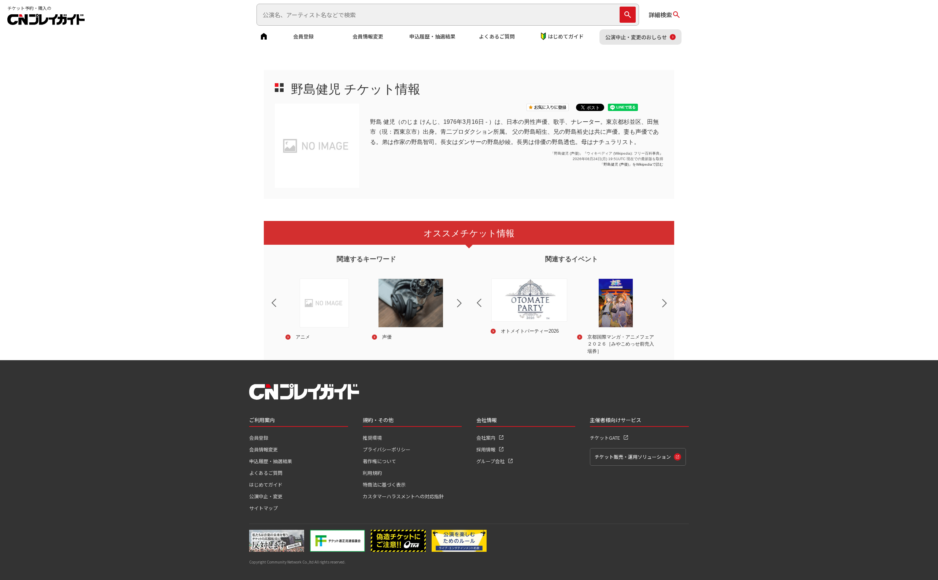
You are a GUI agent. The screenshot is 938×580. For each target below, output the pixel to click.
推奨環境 (372, 437)
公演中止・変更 (265, 496)
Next (465, 308)
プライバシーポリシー (386, 449)
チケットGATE (605, 437)
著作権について (379, 461)
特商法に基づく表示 (384, 484)
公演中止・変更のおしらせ (636, 37)
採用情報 (485, 449)
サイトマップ (263, 508)
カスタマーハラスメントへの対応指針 (403, 496)
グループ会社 (490, 461)
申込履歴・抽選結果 (432, 36)
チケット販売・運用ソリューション (633, 456)
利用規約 (372, 472)
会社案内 (485, 437)
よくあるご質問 (497, 36)
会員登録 (303, 36)
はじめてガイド (566, 36)
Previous (268, 298)
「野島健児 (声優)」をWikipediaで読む (631, 164)
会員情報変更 (367, 36)
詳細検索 (660, 14)
